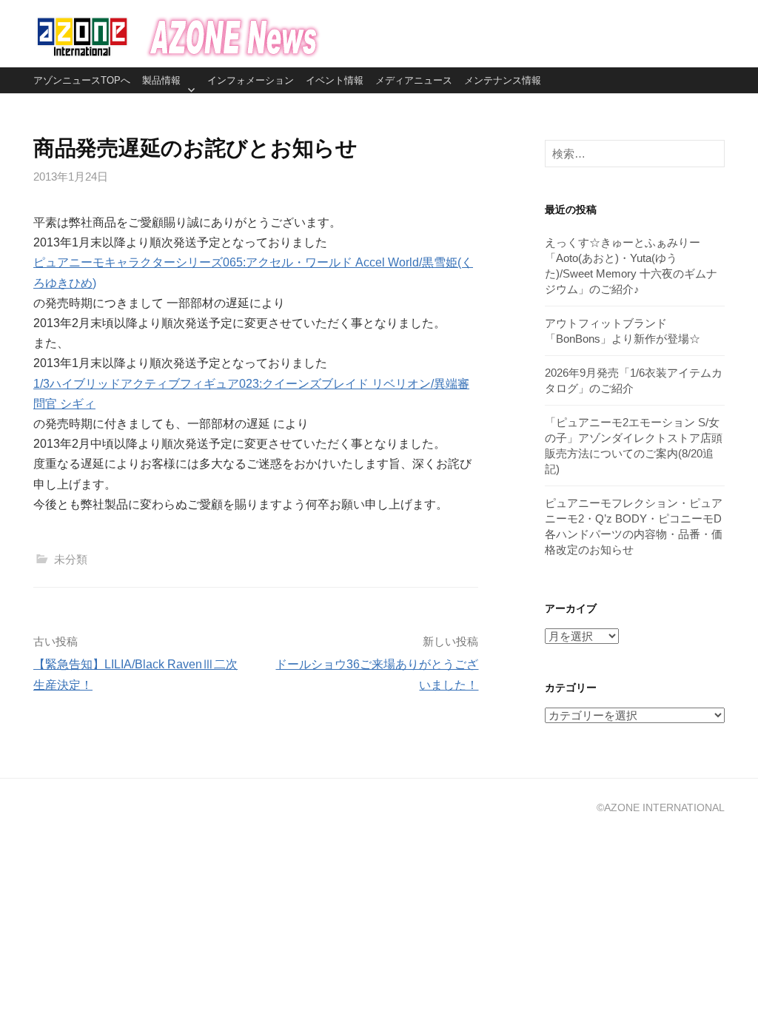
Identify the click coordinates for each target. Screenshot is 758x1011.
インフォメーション (250, 80)
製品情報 (161, 80)
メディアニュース (413, 80)
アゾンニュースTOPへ (81, 80)
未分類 (70, 559)
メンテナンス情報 (502, 80)
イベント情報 (334, 80)
